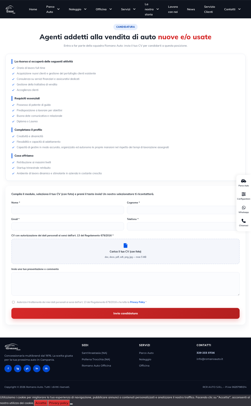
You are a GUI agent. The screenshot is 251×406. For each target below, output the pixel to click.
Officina (101, 9)
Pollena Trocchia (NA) (96, 359)
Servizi (125, 9)
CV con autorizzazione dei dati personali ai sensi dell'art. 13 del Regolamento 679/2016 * (62, 235)
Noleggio (75, 9)
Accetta (40, 403)
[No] (71, 404)
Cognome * (133, 202)
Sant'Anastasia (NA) (94, 353)
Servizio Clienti (209, 9)
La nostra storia (149, 9)
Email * (15, 219)
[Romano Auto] (11, 9)
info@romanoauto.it (210, 359)
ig (18, 368)
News (191, 9)
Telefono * (133, 219)
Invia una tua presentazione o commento (35, 269)
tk (46, 368)
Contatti (229, 9)
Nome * (15, 202)
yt (27, 368)
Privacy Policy (137, 302)
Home (33, 9)
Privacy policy (58, 403)
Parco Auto (50, 9)
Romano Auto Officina (96, 365)
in (37, 368)
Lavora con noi (173, 9)
